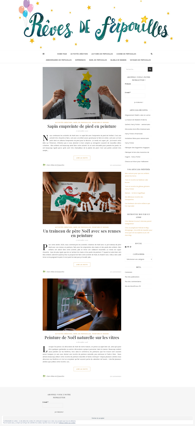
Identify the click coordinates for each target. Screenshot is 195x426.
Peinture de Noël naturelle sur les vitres (82, 337)
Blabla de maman (118, 60)
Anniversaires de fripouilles (59, 60)
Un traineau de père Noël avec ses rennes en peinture (82, 233)
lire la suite (82, 158)
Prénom (128, 84)
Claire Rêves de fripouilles (55, 165)
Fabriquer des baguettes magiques (137, 148)
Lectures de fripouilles (102, 54)
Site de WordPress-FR (133, 286)
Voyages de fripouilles (140, 60)
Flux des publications (132, 277)
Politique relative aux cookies (67, 423)
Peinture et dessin (100, 122)
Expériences (80, 60)
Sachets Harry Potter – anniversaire (137, 124)
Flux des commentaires (133, 281)
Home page (62, 54)
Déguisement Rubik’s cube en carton (137, 115)
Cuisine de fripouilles (126, 54)
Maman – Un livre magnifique (135, 193)
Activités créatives (79, 54)
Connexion (128, 272)
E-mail (128, 92)
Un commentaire (115, 165)
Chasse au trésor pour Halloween (136, 161)
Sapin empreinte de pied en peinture (81, 126)
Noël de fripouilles (98, 60)
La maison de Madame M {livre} (136, 120)
